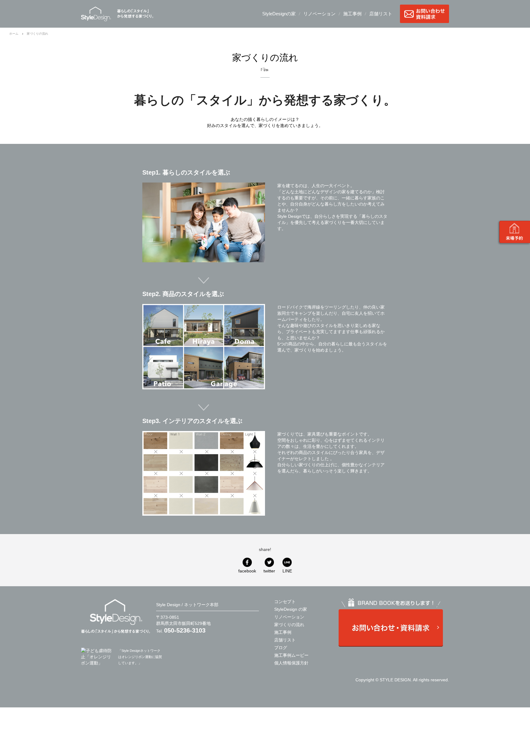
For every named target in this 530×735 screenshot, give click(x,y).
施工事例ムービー (291, 655)
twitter (269, 570)
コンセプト (285, 601)
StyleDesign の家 (290, 609)
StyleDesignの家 (279, 13)
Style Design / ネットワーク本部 (96, 14)
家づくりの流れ (289, 624)
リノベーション (319, 13)
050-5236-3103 (184, 630)
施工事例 (352, 13)
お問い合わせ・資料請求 (424, 14)
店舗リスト (380, 13)
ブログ (280, 647)
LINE (287, 570)
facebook (247, 570)
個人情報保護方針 (291, 662)
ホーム (13, 33)
